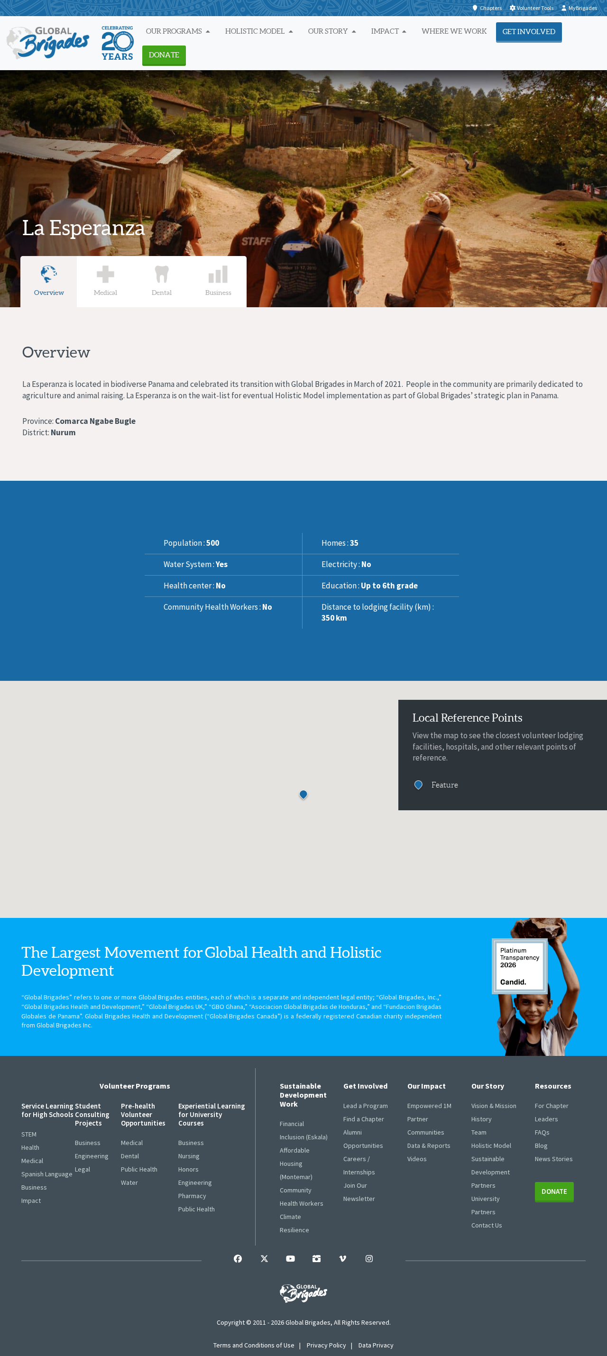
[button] (315, 803)
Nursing (189, 1156)
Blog (541, 1145)
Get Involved (529, 31)
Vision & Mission (493, 1105)
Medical (32, 1160)
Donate (164, 55)
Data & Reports (429, 1145)
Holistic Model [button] (255, 31)
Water (129, 1182)
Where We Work (454, 31)
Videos (417, 1158)
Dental (130, 1156)
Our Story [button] (328, 31)
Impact (31, 1200)
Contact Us (486, 1225)
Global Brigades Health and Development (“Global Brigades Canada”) (184, 1016)
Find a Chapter (363, 1119)
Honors (188, 1169)
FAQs (542, 1132)
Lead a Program (365, 1105)
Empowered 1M (429, 1105)
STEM (29, 1134)
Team (479, 1132)
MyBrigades (583, 7)
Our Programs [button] (174, 31)
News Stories (554, 1158)
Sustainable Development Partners (490, 1172)
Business (34, 1187)
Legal (82, 1169)
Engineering (92, 1156)
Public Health (139, 1169)
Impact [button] (385, 31)
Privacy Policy (326, 1345)
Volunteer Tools (535, 7)
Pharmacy (192, 1195)
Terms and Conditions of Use (253, 1345)
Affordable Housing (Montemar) (296, 1163)
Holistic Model (491, 1145)
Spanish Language (47, 1174)
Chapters (491, 7)
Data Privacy (376, 1345)
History (481, 1119)
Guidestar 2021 (520, 966)
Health (30, 1147)
